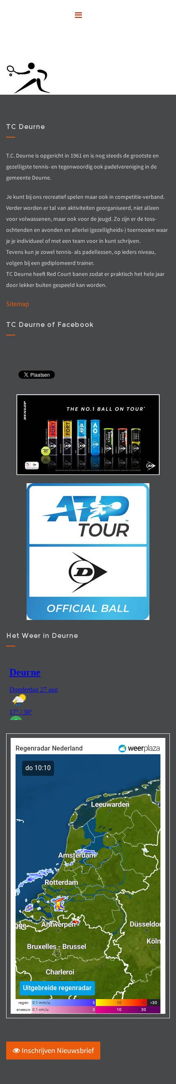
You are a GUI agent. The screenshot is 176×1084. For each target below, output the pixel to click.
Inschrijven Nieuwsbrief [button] (57, 1050)
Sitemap (17, 304)
